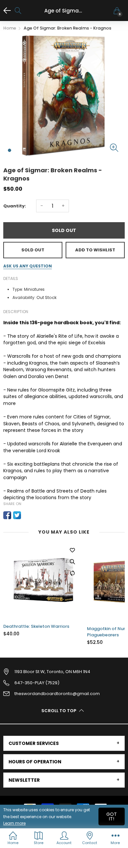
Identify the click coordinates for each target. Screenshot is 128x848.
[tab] (64, 743)
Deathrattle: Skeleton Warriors (36, 626)
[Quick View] (72, 562)
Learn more (14, 823)
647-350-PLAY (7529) (36, 683)
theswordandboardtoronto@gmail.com (57, 693)
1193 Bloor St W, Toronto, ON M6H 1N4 (52, 671)
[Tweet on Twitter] (17, 515)
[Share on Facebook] (7, 515)
